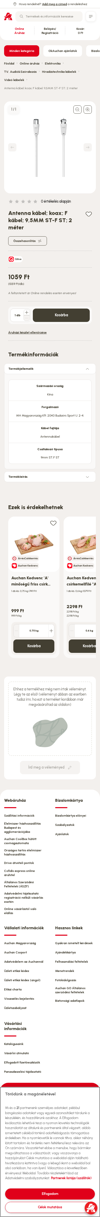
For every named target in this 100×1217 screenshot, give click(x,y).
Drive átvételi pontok (19, 863)
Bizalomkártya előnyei (70, 815)
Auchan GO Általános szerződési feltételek (70, 990)
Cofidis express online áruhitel (19, 873)
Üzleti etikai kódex (16, 971)
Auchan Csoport (15, 952)
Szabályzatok (64, 825)
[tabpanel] (50, 420)
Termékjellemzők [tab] (21, 369)
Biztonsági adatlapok (69, 1001)
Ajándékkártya (65, 952)
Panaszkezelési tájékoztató (22, 1072)
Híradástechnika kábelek (59, 72)
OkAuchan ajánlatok (62, 51)
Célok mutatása (50, 1207)
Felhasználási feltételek (71, 961)
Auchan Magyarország (20, 943)
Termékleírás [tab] (17, 477)
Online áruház (29, 63)
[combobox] (49, 16)
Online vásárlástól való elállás (20, 911)
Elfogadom (50, 1194)
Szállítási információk (19, 815)
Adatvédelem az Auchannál (23, 961)
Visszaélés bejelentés (19, 998)
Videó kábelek (14, 80)
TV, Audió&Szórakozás (20, 72)
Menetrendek (64, 971)
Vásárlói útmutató (16, 1053)
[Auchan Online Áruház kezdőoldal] (8, 16)
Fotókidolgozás (65, 980)
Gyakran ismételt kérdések (74, 943)
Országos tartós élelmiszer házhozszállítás (23, 852)
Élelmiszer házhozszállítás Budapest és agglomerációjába (22, 828)
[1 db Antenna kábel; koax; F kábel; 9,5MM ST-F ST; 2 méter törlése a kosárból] (27, 318)
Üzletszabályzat (15, 1008)
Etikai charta (13, 989)
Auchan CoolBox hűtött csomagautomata (20, 841)
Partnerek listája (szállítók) (71, 1178)
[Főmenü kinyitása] (91, 16)
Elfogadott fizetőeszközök (22, 1062)
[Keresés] (21, 16)
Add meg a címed (54, 4)
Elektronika (53, 63)
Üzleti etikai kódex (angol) (22, 980)
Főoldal (9, 63)
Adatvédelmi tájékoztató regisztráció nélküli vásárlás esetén (23, 898)
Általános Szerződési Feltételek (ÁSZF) (19, 884)
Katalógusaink (13, 1044)
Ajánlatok (62, 834)
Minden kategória (21, 51)
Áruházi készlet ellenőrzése (27, 332)
